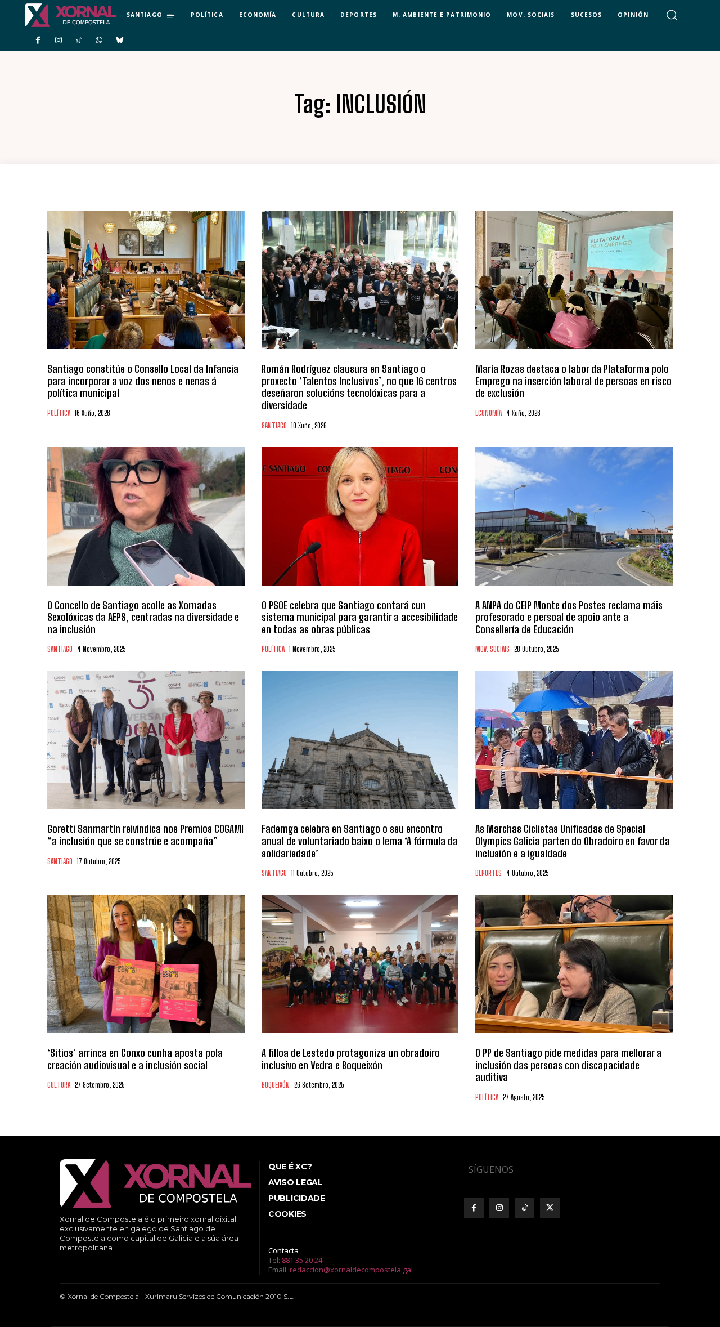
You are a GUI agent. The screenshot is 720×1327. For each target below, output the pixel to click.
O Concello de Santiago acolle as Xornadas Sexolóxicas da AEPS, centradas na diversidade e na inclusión (143, 617)
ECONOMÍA (488, 413)
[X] (550, 1208)
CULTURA (58, 1085)
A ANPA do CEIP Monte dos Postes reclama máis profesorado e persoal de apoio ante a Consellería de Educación (569, 617)
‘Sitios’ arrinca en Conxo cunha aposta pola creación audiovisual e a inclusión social (135, 1059)
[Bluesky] (120, 40)
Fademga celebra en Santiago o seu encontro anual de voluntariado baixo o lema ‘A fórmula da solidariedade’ (360, 841)
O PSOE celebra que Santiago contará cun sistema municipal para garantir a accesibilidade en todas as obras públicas (360, 617)
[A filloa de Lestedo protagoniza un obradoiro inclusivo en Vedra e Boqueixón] (360, 964)
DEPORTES (488, 873)
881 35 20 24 (302, 1260)
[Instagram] (58, 40)
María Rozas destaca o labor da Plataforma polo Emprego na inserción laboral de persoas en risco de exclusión (573, 381)
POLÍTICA (58, 413)
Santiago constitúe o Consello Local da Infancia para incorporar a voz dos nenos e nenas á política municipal (142, 381)
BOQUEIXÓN (276, 1085)
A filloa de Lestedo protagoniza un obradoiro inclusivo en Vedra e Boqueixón (351, 1059)
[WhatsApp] (99, 40)
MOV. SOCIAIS (492, 649)
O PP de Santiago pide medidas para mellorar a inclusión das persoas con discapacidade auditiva (568, 1065)
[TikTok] (79, 40)
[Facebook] (38, 40)
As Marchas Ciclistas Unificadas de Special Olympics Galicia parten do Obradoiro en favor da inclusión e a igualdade (572, 841)
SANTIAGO (274, 426)
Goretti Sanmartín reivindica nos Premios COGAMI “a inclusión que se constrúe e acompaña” (145, 835)
